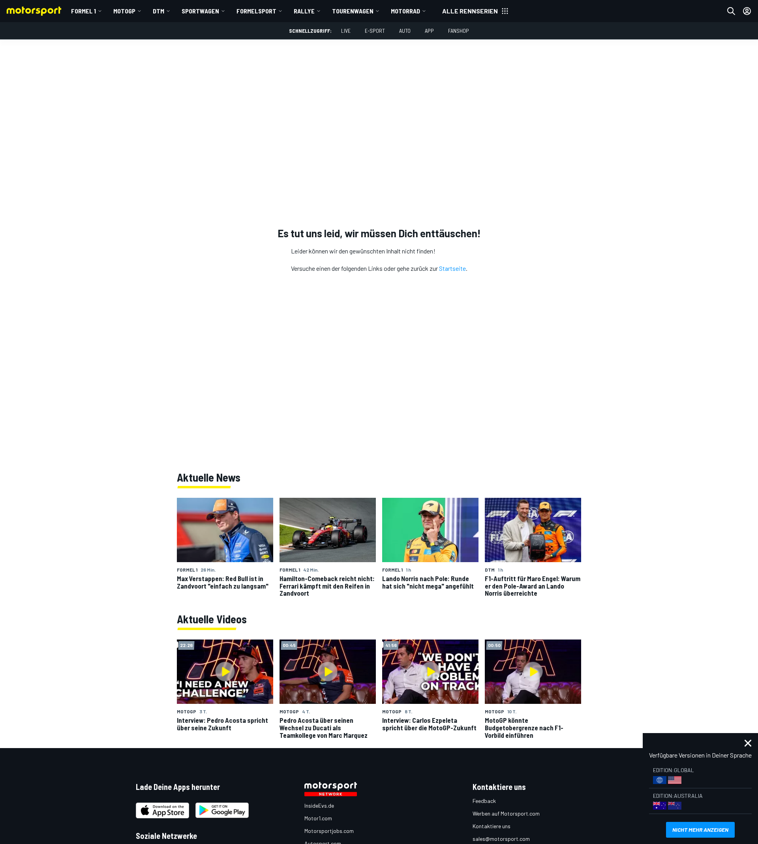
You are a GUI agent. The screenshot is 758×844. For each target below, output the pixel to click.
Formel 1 (83, 11)
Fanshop (458, 30)
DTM (158, 11)
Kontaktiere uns (491, 826)
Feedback (484, 800)
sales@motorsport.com (501, 838)
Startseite (452, 268)
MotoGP (124, 11)
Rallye (304, 11)
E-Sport (375, 30)
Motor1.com (318, 818)
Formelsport (256, 11)
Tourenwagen (352, 11)
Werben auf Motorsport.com (506, 813)
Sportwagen (200, 11)
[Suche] (731, 11)
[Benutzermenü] (747, 11)
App (429, 30)
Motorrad (405, 11)
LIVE (346, 30)
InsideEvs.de (319, 805)
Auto (405, 30)
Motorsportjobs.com (329, 830)
